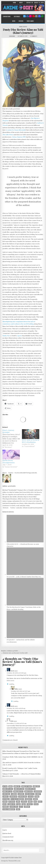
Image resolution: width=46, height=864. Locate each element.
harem (35, 799)
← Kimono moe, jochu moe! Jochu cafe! (14, 653)
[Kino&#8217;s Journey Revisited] (12, 438)
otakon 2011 (11, 804)
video (18, 809)
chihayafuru (37, 791)
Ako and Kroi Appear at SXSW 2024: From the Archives (21, 762)
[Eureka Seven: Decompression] (11, 455)
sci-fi (20, 807)
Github (24, 508)
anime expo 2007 (7, 789)
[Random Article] (39, 16)
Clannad (13, 794)
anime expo (36, 786)
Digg (29, 473)
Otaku (18, 804)
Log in (4, 830)
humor (5, 802)
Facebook (18, 473)
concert (5, 797)
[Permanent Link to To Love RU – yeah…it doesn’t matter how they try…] (25, 574)
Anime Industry (18, 791)
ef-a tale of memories (17, 799)
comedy (38, 794)
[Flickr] (30, 16)
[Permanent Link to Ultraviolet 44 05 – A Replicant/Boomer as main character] (25, 542)
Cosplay (30, 797)
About (21, 2)
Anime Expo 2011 (7, 791)
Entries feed (6, 833)
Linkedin (34, 473)
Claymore (21, 794)
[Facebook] (27, 16)
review (36, 804)
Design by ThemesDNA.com (10, 861)
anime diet (17, 786)
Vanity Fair (6, 336)
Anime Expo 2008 (19, 789)
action (5, 786)
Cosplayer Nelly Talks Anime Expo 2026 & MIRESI (19, 757)
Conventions (6, 16)
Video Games (30, 21)
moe (35, 802)
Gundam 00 (28, 799)
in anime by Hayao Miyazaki (15, 130)
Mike (16, 689)
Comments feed (7, 837)
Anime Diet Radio (26, 786)
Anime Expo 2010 (30, 789)
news (4, 804)
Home (14, 2)
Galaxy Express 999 (18, 137)
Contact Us (29, 2)
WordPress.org (7, 840)
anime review (28, 791)
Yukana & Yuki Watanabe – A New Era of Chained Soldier (21, 774)
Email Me (39, 508)
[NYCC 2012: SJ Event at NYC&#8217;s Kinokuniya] (30, 434)
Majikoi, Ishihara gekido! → (10, 651)
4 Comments (33, 36)
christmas (6, 794)
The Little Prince (7, 134)
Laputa (19, 336)
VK (27, 473)
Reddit (23, 473)
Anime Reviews (23, 26)
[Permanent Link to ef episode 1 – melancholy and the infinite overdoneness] (25, 637)
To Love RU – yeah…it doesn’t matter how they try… (24, 576)
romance (5, 807)
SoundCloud (31, 508)
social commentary (9, 809)
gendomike (12, 36)
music (40, 802)
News (13, 21)
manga (30, 802)
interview (12, 802)
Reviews (21, 21)
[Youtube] (33, 16)
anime (10, 786)
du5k (12, 671)
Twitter (10, 473)
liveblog (24, 802)
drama (37, 797)
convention (13, 797)
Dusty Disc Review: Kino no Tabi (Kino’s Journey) (23, 31)
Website (5, 508)
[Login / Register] (42, 16)
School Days (13, 807)
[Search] (36, 16)
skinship (26, 807)
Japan (18, 802)
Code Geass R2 (30, 794)
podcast (29, 804)
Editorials (17, 16)
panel (23, 804)
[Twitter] (24, 16)
